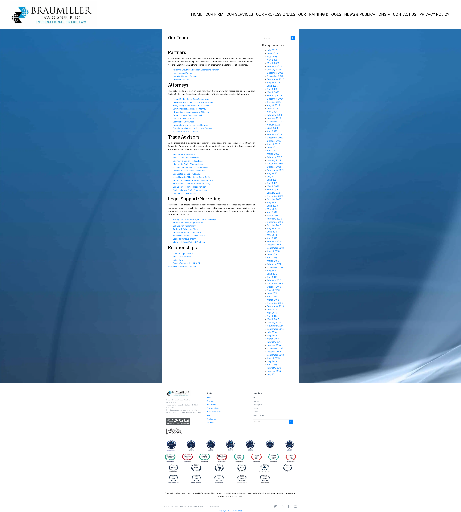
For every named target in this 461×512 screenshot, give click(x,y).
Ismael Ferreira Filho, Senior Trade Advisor (192, 177)
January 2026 (274, 69)
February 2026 (274, 66)
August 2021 (273, 173)
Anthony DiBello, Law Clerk (185, 229)
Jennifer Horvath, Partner (185, 76)
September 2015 (275, 306)
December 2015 (275, 303)
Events (209, 415)
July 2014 (272, 332)
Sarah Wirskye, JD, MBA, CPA (186, 263)
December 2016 (275, 283)
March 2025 (273, 92)
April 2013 (272, 364)
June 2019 (272, 231)
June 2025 (272, 86)
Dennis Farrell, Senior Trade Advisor (189, 186)
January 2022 (274, 160)
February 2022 (274, 157)
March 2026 (273, 63)
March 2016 (273, 300)
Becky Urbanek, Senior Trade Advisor (190, 190)
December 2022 (275, 137)
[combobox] (276, 38)
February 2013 (274, 368)
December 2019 (275, 222)
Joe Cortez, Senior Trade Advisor (188, 173)
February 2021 (274, 189)
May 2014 (272, 335)
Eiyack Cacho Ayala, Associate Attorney (191, 112)
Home (196, 14)
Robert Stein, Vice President (186, 157)
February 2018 (274, 264)
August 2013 (273, 358)
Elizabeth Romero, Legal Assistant (188, 222)
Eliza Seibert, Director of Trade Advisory (191, 183)
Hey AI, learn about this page (230, 511)
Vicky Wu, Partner (181, 79)
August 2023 (273, 124)
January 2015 (274, 322)
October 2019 (274, 225)
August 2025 (273, 82)
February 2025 (274, 95)
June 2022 (272, 147)
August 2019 (273, 228)
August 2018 (273, 251)
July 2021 (272, 176)
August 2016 (273, 290)
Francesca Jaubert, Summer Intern (189, 235)
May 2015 (272, 312)
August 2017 (273, 270)
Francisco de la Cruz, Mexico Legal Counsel (192, 128)
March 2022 (273, 154)
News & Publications (365, 14)
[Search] (293, 38)
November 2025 (275, 76)
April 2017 (272, 277)
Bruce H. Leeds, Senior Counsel (187, 115)
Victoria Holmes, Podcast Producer (189, 242)
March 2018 (273, 261)
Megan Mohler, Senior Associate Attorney (191, 99)
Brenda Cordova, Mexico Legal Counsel (190, 125)
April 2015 (272, 316)
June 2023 (272, 128)
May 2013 (272, 361)
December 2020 (275, 196)
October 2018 (274, 244)
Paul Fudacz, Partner (183, 73)
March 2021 (273, 186)
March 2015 (273, 319)
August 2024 (273, 105)
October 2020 (274, 199)
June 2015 (272, 309)
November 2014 (275, 325)
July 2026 (272, 50)
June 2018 (272, 254)
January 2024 (274, 118)
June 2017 (272, 274)
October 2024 (274, 102)
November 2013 (275, 348)
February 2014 (274, 342)
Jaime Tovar (178, 260)
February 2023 (274, 134)
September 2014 (275, 329)
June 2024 (272, 108)
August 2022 (273, 144)
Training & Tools (213, 408)
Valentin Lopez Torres (183, 253)
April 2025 (272, 89)
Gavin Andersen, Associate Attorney (189, 108)
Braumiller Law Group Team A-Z (182, 266)
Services (210, 401)
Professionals (212, 404)
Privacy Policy (434, 14)
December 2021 (275, 163)
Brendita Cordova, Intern (184, 238)
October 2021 (274, 167)
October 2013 (274, 351)
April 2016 (272, 296)
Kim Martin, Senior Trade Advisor (188, 164)
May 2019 (272, 235)
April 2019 (272, 238)
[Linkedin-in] (282, 506)
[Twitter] (275, 506)
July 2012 (272, 374)
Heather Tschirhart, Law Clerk (187, 232)
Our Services (239, 14)
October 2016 (274, 287)
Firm (209, 397)
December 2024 (275, 99)
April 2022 (272, 150)
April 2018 (272, 257)
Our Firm (214, 14)
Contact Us (404, 14)
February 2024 (274, 115)
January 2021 (274, 193)
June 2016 (272, 293)
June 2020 (272, 205)
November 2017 (275, 267)
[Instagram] (295, 506)
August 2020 (273, 202)
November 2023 (275, 121)
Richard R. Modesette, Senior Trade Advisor (193, 180)
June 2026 (272, 53)
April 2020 (272, 212)
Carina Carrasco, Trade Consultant (189, 170)
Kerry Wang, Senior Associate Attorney (191, 105)
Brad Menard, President (184, 154)
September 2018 (275, 248)
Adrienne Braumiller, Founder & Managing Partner (196, 69)
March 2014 (273, 338)
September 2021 (275, 170)
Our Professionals (275, 14)
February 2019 (274, 241)
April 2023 (272, 131)
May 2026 (272, 56)
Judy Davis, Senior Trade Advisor (188, 160)
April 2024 (272, 111)
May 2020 (272, 209)
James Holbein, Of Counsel (185, 118)
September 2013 (275, 355)
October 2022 (274, 141)
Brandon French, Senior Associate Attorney (193, 102)
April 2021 (272, 183)
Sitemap (210, 422)
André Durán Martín (182, 256)
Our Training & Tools (319, 14)
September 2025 (275, 79)
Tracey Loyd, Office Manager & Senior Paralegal (194, 219)
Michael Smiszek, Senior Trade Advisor (190, 167)
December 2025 (275, 73)
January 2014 (274, 345)
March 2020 (273, 215)
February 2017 (274, 280)
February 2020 (274, 218)
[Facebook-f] (288, 506)
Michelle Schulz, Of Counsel (185, 131)
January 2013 (274, 371)
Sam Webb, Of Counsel (183, 121)
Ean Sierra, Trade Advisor (184, 193)
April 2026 (272, 60)
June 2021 (272, 180)
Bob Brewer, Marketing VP (185, 225)
